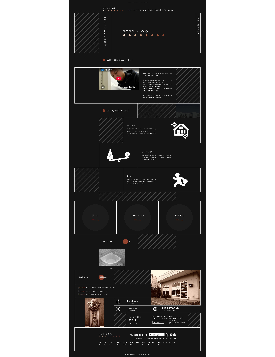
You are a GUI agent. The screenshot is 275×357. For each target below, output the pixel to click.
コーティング (143, 10)
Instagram (132, 309)
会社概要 (170, 10)
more (125, 241)
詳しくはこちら (133, 323)
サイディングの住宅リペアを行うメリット (97, 294)
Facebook (132, 301)
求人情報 (164, 10)
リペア (136, 10)
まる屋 (137, 354)
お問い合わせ (157, 335)
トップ (130, 10)
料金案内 (150, 10)
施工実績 (157, 10)
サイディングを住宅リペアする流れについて (97, 291)
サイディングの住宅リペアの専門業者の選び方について (100, 287)
